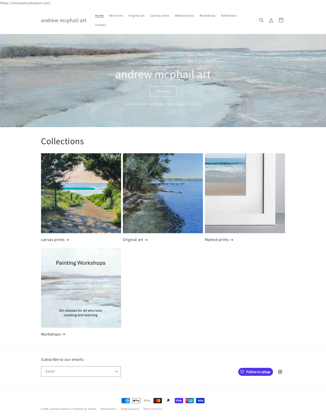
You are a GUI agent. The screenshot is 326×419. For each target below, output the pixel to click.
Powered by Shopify (85, 408)
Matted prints (217, 239)
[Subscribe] (116, 371)
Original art (133, 239)
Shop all (163, 91)
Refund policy (108, 408)
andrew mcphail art (61, 408)
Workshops (51, 334)
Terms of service (152, 408)
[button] (261, 20)
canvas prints (53, 239)
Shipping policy (130, 408)
